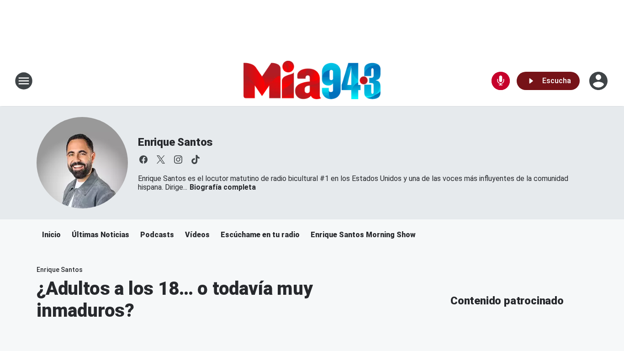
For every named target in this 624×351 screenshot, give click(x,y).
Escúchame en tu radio (260, 234)
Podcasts (157, 234)
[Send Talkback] (501, 81)
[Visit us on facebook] (143, 159)
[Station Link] (312, 81)
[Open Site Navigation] (24, 81)
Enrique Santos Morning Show (363, 234)
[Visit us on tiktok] (195, 159)
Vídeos (197, 234)
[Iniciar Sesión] (599, 81)
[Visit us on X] (160, 159)
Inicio (51, 234)
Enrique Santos (175, 142)
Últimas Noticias (100, 234)
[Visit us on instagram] (178, 159)
